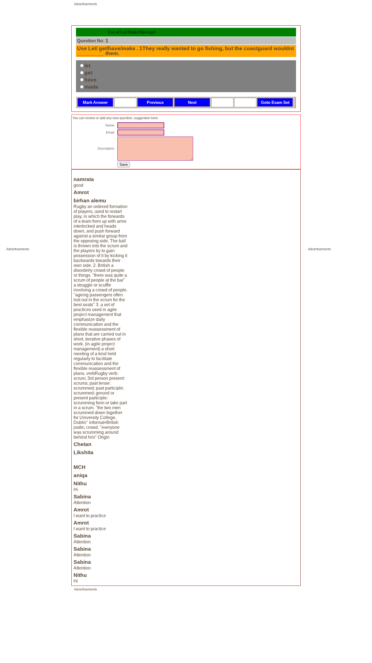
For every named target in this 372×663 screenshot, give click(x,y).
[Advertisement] (22, 335)
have (90, 80)
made (91, 87)
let (87, 65)
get (88, 73)
